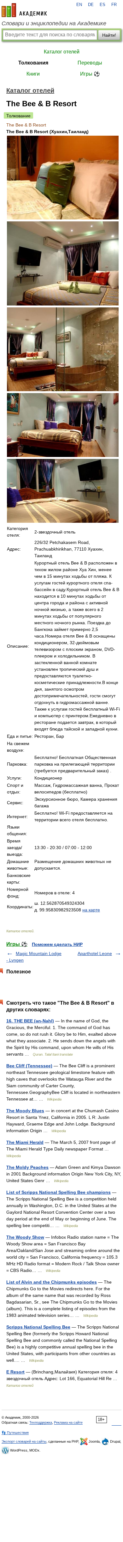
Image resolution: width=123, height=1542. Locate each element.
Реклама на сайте (68, 1422)
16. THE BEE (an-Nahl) (30, 1020)
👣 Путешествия (15, 1432)
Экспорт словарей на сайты (24, 1441)
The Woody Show (25, 1237)
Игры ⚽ (90, 74)
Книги (33, 74)
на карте (91, 909)
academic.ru (24, 10)
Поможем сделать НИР (57, 944)
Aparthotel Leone (95, 953)
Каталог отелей (61, 51)
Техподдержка (40, 1422)
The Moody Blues (25, 1110)
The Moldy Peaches (27, 1167)
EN (79, 5)
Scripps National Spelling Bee (38, 1326)
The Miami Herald (25, 1142)
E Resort (15, 1371)
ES (102, 5)
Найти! (109, 35)
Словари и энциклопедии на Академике (54, 23)
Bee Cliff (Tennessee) (29, 1065)
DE (91, 5)
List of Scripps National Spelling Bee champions (58, 1192)
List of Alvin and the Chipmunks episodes (51, 1282)
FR (114, 5)
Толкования (33, 62)
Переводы (90, 62)
